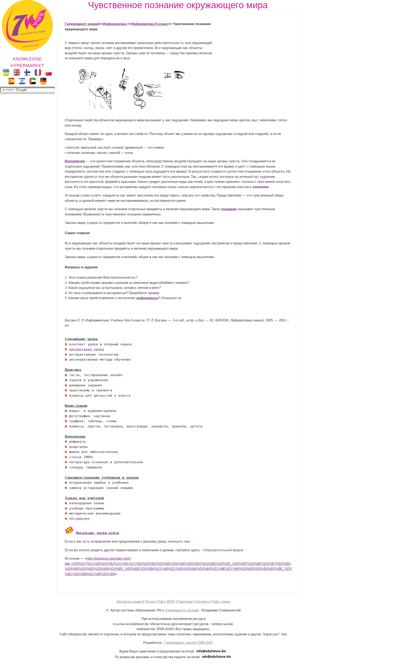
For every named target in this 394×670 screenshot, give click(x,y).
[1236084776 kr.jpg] (66, 344)
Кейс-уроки (221, 601)
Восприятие (75, 161)
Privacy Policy (155, 601)
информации (147, 298)
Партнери (185, 601)
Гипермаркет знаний (82, 24)
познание (229, 209)
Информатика (115, 24)
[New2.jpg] (69, 533)
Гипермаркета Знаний (182, 610)
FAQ (171, 601)
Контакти (202, 601)
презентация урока (86, 349)
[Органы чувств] (127, 110)
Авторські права (129, 601)
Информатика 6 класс (149, 24)
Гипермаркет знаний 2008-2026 (188, 642)
